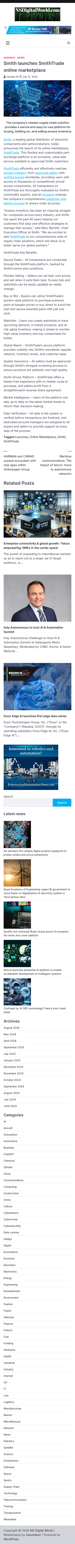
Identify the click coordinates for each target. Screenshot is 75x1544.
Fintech (8, 1330)
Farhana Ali (13, 76)
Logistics (9, 1401)
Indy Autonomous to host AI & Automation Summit (33, 630)
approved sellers (46, 173)
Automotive (10, 1141)
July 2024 (10, 1099)
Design (8, 1238)
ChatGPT (9, 1154)
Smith (7, 139)
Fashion (8, 1304)
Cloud (7, 1173)
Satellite (8, 1447)
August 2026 (11, 1027)
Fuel (6, 1336)
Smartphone (11, 1460)
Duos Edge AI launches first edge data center (35, 716)
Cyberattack (11, 1212)
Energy (8, 1278)
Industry (8, 1369)
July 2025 (10, 1053)
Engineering (11, 1284)
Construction (11, 1193)
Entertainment (12, 1291)
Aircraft (8, 1128)
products (48, 194)
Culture (8, 1206)
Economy (9, 1258)
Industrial (9, 1362)
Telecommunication (15, 1499)
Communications (13, 1180)
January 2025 (12, 1060)
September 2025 (14, 1047)
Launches (21, 437)
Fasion (7, 1310)
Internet (8, 1375)
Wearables (10, 1519)
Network (9, 1428)
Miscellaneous (12, 1421)
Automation (10, 1134)
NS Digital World (41, 1530)
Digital (7, 1245)
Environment (11, 1297)
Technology (10, 1493)
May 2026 (10, 1034)
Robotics (9, 1441)
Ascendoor (33, 1535)
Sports (7, 1480)
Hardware (9, 1349)
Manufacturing (12, 1408)
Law (6, 1395)
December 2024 (13, 1066)
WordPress (11, 1539)
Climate (8, 1167)
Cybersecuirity (12, 1225)
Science (8, 1454)
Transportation (12, 1512)
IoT (5, 1382)
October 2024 (12, 1079)
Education (9, 1265)
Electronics (10, 1271)
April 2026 (10, 1040)
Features (9, 1317)
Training (8, 1506)
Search (8, 796)
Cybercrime (10, 1219)
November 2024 (13, 1073)
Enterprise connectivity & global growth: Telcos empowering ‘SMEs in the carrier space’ (37, 546)
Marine (8, 1414)
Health (7, 1356)
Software (9, 1467)
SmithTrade (11, 152)
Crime (7, 1199)
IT (5, 1388)
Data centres (11, 1232)
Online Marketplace (43, 437)
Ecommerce (11, 1251)
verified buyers (14, 177)
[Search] (68, 43)
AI (5, 1121)
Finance (8, 1323)
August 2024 (11, 1092)
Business (9, 57)
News (21, 57)
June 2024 (10, 1105)
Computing (10, 1186)
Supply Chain (11, 1486)
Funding (8, 1343)
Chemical (9, 1160)
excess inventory (15, 173)
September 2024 (14, 1086)
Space (7, 1473)
